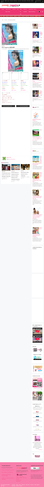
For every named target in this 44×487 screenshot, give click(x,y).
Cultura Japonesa (32, 16)
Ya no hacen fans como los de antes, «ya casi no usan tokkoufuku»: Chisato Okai (6, 175)
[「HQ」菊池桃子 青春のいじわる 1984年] (36, 49)
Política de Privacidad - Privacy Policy (21, 477)
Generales (19, 16)
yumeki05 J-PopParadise (36, 53)
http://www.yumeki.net (12, 159)
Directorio (14, 9)
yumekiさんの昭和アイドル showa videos (40, 25)
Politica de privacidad (25, 10)
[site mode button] (39, 11)
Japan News (15, 16)
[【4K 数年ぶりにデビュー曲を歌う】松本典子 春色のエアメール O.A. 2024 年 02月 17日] (36, 76)
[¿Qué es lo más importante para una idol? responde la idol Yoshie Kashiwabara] (36, 230)
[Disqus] (16, 119)
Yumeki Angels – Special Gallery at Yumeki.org (32, 10)
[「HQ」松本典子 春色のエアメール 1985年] (36, 93)
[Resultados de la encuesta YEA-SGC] (36, 115)
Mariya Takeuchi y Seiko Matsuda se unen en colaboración (25, 174)
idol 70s (36, 16)
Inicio (18, 9)
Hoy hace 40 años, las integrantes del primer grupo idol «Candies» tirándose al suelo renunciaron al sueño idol (15, 176)
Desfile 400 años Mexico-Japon (8, 10)
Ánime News (11, 16)
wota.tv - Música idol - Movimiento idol (7, 472)
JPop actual (23, 16)
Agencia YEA (8, 157)
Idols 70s (22, 170)
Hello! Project (27, 16)
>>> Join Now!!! (40, 449)
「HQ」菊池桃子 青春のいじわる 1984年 (41, 49)
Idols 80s (17, 485)
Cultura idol (7, 16)
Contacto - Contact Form (19, 476)
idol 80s (39, 16)
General (20, 484)
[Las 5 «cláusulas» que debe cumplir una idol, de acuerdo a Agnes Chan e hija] (36, 192)
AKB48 (4, 16)
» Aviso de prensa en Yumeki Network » (38, 387)
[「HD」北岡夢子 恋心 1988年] (36, 63)
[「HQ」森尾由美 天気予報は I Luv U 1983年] (36, 34)
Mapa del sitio (21, 11)
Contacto (3, 9)
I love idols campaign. (37, 441)
